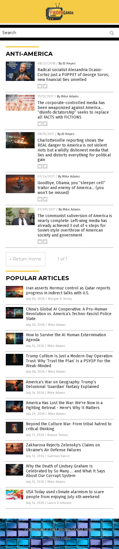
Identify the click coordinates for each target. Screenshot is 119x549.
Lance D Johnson (59, 503)
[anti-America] (59, 19)
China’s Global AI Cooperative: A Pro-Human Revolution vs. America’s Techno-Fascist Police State (68, 314)
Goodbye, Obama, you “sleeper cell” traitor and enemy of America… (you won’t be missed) (71, 187)
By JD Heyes (67, 63)
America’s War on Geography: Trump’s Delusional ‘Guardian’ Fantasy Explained (62, 384)
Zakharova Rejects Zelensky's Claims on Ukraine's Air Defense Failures (63, 447)
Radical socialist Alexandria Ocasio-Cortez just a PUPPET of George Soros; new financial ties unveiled (73, 74)
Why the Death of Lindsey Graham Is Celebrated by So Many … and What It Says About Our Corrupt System (65, 471)
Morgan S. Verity (60, 299)
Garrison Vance (58, 456)
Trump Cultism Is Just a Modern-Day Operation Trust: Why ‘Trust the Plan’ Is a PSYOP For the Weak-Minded (69, 361)
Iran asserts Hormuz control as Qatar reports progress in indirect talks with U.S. (68, 290)
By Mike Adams (68, 96)
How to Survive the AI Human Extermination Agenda (66, 337)
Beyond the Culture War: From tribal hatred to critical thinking (68, 426)
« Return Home (25, 259)
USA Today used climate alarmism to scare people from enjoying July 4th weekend (65, 494)
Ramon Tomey (57, 435)
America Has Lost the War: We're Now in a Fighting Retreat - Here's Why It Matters (64, 405)
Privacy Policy (59, 538)
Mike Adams (57, 325)
